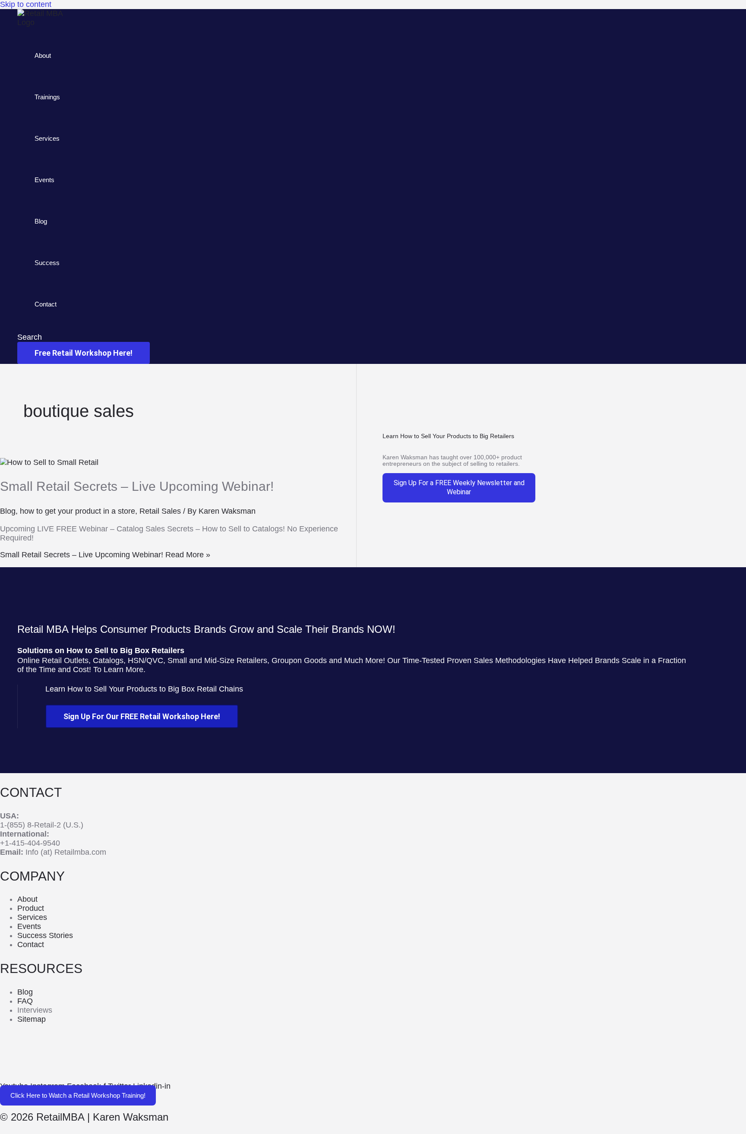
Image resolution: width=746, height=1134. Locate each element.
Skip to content (25, 4)
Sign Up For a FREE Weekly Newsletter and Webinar (459, 487)
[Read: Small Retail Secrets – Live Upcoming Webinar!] (49, 462)
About (43, 55)
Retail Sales (160, 511)
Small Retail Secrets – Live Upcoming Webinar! (137, 486)
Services (47, 138)
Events (44, 179)
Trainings (47, 97)
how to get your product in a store (77, 511)
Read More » (105, 554)
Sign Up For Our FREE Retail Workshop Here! (141, 716)
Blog (41, 221)
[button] (29, 337)
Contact (46, 304)
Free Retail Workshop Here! (84, 352)
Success (47, 262)
